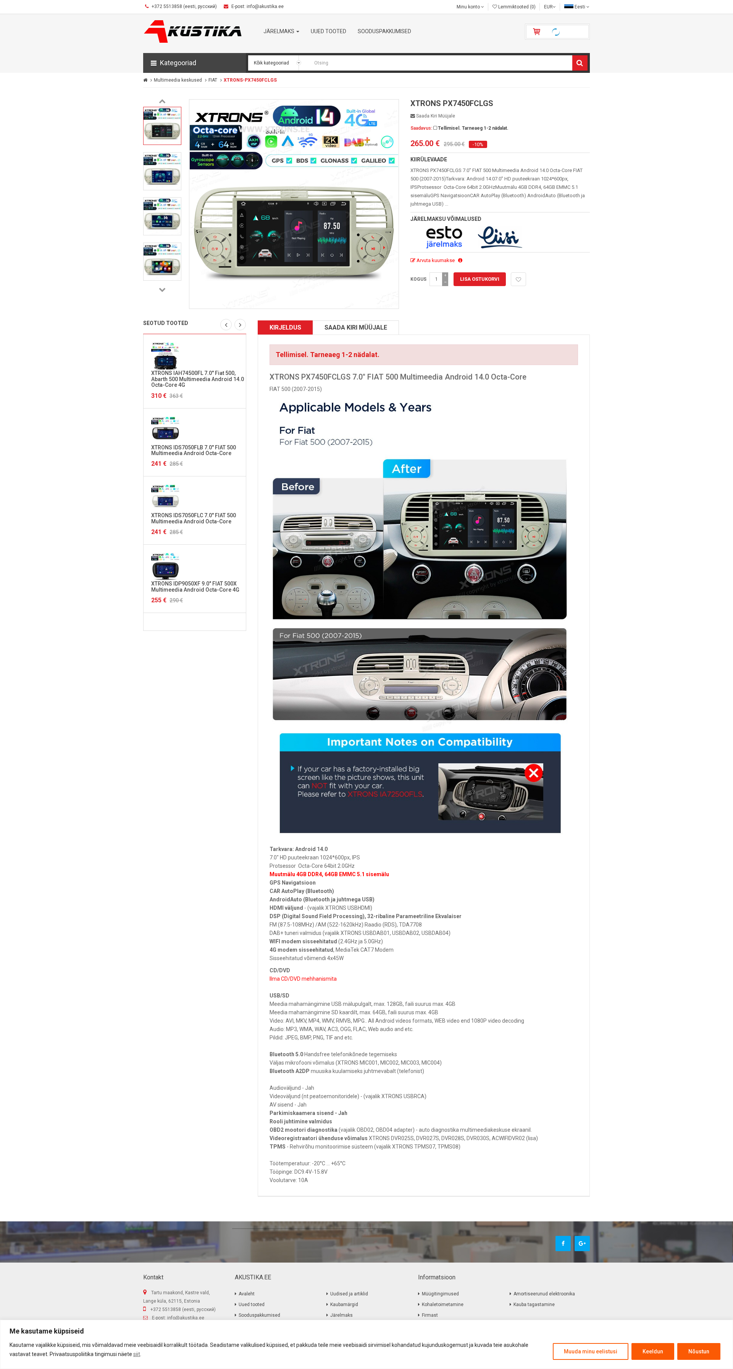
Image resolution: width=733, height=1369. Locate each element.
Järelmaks (341, 1315)
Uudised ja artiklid (349, 1294)
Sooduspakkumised (259, 1315)
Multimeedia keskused (178, 80)
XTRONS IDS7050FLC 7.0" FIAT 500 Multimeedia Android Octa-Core (193, 518)
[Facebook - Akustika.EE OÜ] (563, 1243)
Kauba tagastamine (534, 1304)
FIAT (212, 80)
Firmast (430, 1315)
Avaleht (247, 1294)
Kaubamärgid (344, 1304)
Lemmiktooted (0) (516, 7)
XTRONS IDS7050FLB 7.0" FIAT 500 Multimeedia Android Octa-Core (193, 450)
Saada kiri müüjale (435, 116)
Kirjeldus (285, 327)
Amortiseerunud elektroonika (544, 1294)
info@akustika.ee (185, 1318)
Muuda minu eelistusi (590, 1351)
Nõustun (698, 1351)
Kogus (418, 279)
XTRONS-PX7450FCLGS (250, 80)
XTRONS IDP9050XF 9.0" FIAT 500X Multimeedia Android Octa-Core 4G (195, 586)
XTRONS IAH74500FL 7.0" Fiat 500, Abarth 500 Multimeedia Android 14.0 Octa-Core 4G (197, 379)
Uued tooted (252, 1304)
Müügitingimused (440, 1294)
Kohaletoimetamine (442, 1304)
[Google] (582, 1243)
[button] (194, 63)
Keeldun (653, 1351)
